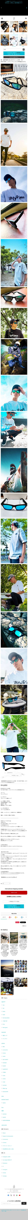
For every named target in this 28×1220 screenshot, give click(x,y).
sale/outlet (4, 1125)
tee (3, 1008)
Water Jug (5, 1088)
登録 (24, 1203)
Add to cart (14, 892)
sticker (4, 1078)
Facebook (5, 1163)
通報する (24, 925)
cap (3, 1005)
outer (4, 1014)
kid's (3, 1096)
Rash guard (5, 1027)
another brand (5, 1099)
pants (4, 1011)
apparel (3, 1001)
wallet (4, 1056)
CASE (4, 1082)
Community (5, 1139)
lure (2, 1107)
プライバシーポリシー (7, 1145)
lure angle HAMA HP (7, 1159)
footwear (5, 1062)
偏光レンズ (5, 1035)
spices (4, 1102)
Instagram (5, 1169)
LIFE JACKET (5, 1059)
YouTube (4, 1176)
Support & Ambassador (8, 1136)
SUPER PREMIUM (6, 1120)
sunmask (4, 1085)
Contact (4, 1142)
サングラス (5, 1038)
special (4, 1117)
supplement (5, 1069)
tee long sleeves (6, 1017)
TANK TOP (5, 1021)
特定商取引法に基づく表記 (8, 1149)
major (4, 1075)
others (3, 1043)
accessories (5, 1049)
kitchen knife (5, 1091)
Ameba (4, 1172)
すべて (4, 917)
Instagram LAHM (6, 1156)
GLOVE (4, 1065)
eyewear (4, 1032)
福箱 (3, 1110)
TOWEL (4, 1072)
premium (4, 1114)
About (4, 1132)
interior (4, 1053)
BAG (4, 1046)
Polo (4, 1024)
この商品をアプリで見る (14, 901)
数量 (1, 883)
